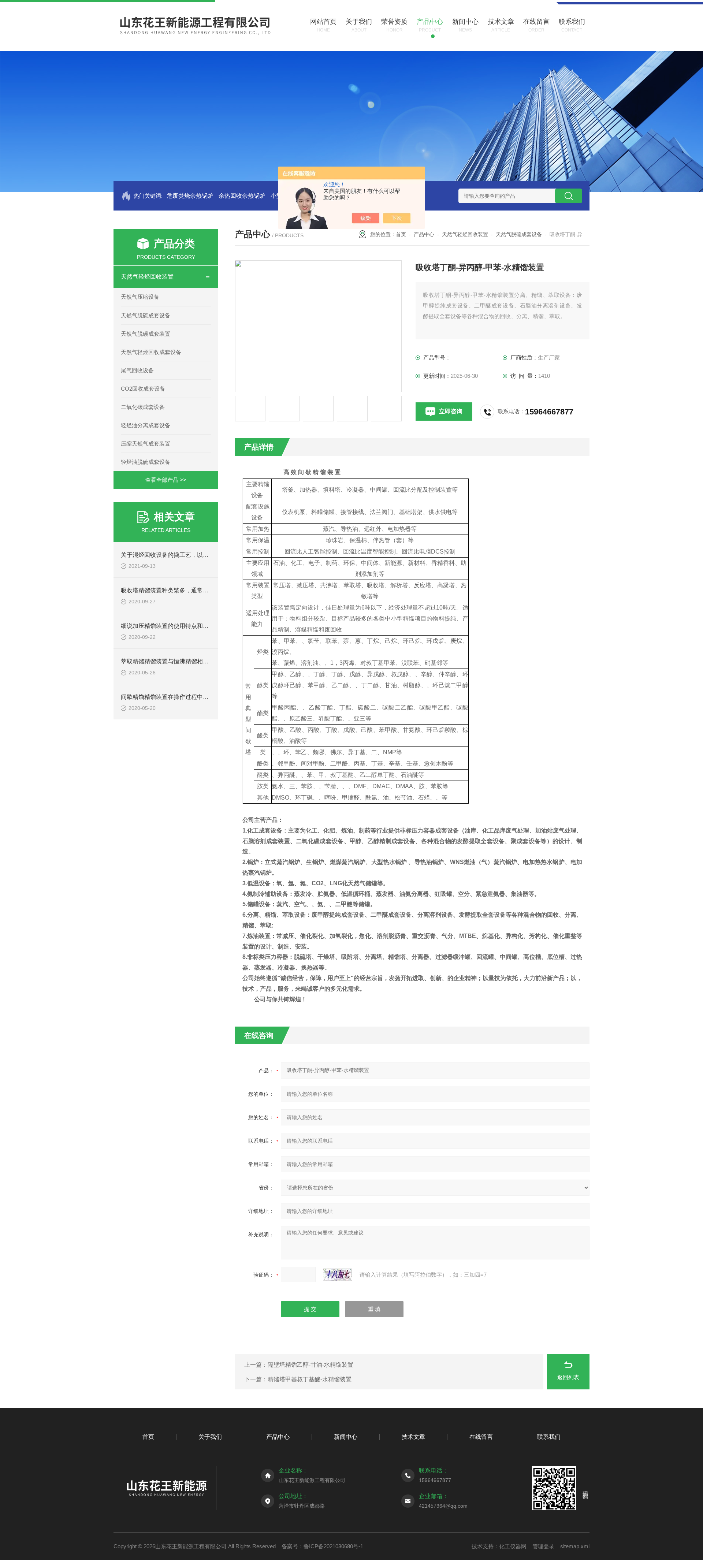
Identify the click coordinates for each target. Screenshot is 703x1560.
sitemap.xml (574, 1546)
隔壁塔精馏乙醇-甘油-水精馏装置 (310, 1365)
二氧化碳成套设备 (143, 407)
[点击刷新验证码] (337, 1275)
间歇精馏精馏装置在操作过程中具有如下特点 (179, 697)
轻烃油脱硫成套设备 (145, 462)
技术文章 (413, 1437)
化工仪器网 (513, 1546)
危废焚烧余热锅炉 (190, 196)
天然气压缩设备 (140, 297)
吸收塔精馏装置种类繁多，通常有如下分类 (176, 590)
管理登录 (543, 1546)
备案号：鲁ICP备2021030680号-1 (322, 1546)
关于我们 (210, 1437)
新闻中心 (345, 1437)
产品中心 (424, 234)
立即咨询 (450, 411)
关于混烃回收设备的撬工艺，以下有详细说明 (179, 555)
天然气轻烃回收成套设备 (151, 352)
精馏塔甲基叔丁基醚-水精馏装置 (310, 1379)
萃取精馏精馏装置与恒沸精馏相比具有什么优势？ (185, 661)
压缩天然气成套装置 (145, 443)
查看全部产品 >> (165, 480)
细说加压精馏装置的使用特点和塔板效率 (173, 626)
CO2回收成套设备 (143, 389)
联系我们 (549, 1437)
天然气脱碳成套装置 (145, 334)
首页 (401, 234)
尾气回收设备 (137, 370)
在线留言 (481, 1437)
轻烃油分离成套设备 (145, 425)
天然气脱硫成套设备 (145, 315)
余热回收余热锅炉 (242, 196)
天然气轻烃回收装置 (147, 276)
